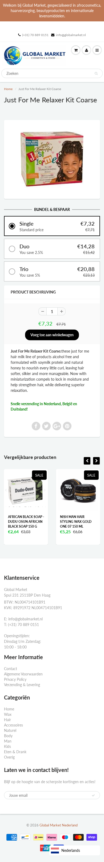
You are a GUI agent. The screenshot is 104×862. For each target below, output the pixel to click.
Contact (10, 668)
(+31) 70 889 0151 (35, 35)
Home (8, 89)
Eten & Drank (15, 751)
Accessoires (13, 725)
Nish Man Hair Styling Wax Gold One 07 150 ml (75, 521)
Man (7, 741)
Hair (7, 719)
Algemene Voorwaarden (23, 674)
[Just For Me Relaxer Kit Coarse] (52, 158)
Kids (7, 746)
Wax (7, 714)
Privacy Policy (15, 679)
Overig (9, 757)
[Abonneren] (93, 795)
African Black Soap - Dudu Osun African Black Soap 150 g (26, 521)
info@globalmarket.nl (71, 35)
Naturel (10, 730)
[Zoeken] (96, 73)
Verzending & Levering (22, 684)
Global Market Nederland (58, 825)
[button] (52, 226)
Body (8, 735)
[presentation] (87, 461)
